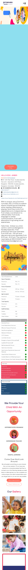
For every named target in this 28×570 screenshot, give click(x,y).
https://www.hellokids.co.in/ (11, 194)
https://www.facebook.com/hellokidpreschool (14, 198)
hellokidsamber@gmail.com (10, 192)
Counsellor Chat (11, 167)
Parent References (14, 484)
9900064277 (5, 190)
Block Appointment (14, 480)
